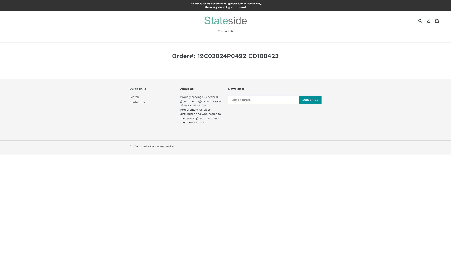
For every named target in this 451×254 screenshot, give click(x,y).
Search (134, 97)
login (229, 7)
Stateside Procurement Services (157, 146)
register (217, 7)
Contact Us (137, 102)
